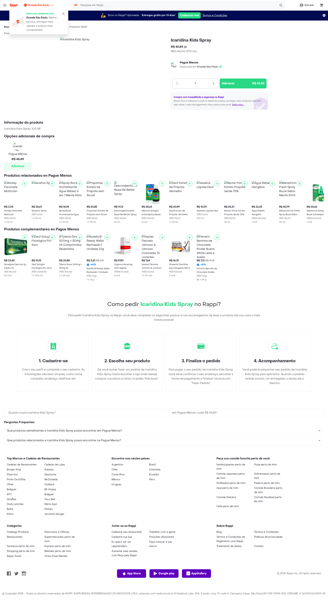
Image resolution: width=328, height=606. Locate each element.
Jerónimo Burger (54, 514)
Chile (115, 469)
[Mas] (213, 83)
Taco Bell (49, 499)
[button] (38, 5)
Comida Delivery (226, 497)
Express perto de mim (57, 546)
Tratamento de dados (229, 546)
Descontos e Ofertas (56, 532)
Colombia (154, 469)
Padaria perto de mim (267, 483)
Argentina (117, 464)
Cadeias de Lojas (54, 464)
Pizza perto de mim (265, 464)
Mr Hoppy (50, 489)
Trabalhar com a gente (162, 532)
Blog (219, 532)
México (116, 479)
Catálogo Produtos (18, 532)
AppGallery (199, 573)
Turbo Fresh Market (55, 556)
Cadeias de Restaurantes (22, 464)
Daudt (84, 26)
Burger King (14, 469)
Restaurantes (15, 537)
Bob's (10, 509)
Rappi (7, 33)
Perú (152, 479)
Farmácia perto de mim (21, 546)
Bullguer (11, 489)
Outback (49, 484)
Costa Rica (118, 474)
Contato (258, 546)
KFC (9, 494)
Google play (166, 573)
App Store (134, 573)
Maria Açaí (50, 504)
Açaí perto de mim (227, 488)
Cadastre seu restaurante (127, 532)
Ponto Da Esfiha (16, 479)
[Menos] (177, 83)
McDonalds (51, 479)
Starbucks (50, 474)
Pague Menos (189, 62)
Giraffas (11, 499)
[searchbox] (177, 5)
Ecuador (154, 474)
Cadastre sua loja (122, 537)
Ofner (10, 484)
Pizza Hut (12, 474)
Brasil (152, 464)
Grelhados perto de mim (230, 483)
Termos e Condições (214, 15)
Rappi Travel (14, 556)
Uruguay (116, 484)
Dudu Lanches (15, 504)
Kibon (10, 514)
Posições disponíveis (161, 537)
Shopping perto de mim (21, 551)
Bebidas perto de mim (57, 551)
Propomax (75, 26)
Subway (49, 469)
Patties (48, 509)
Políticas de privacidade (268, 537)
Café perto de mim (227, 506)
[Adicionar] (24, 183)
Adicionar (17, 166)
